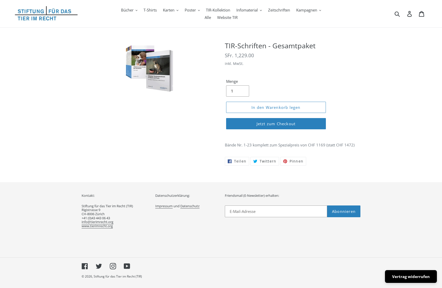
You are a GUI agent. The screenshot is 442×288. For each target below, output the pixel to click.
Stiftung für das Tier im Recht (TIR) (118, 276)
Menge (232, 81)
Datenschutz (190, 206)
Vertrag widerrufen (411, 276)
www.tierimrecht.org (97, 226)
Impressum (164, 206)
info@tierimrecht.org (97, 222)
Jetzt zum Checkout (276, 123)
